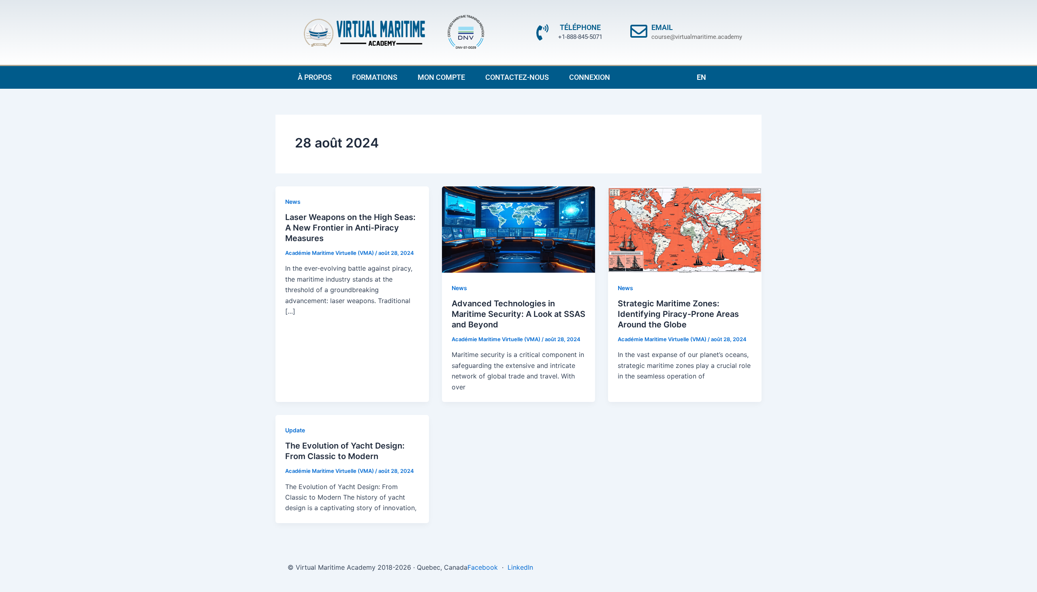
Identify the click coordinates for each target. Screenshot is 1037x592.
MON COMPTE (441, 77)
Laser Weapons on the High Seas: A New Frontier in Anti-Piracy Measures (350, 227)
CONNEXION (589, 77)
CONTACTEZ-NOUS (517, 77)
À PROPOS (315, 77)
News (293, 201)
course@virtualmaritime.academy (696, 37)
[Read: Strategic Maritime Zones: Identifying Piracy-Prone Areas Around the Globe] (685, 229)
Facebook (482, 567)
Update (295, 430)
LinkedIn (520, 567)
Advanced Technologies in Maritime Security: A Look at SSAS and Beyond (518, 314)
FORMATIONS (374, 77)
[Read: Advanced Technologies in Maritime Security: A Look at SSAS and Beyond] (518, 229)
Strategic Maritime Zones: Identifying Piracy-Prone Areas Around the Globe (678, 314)
